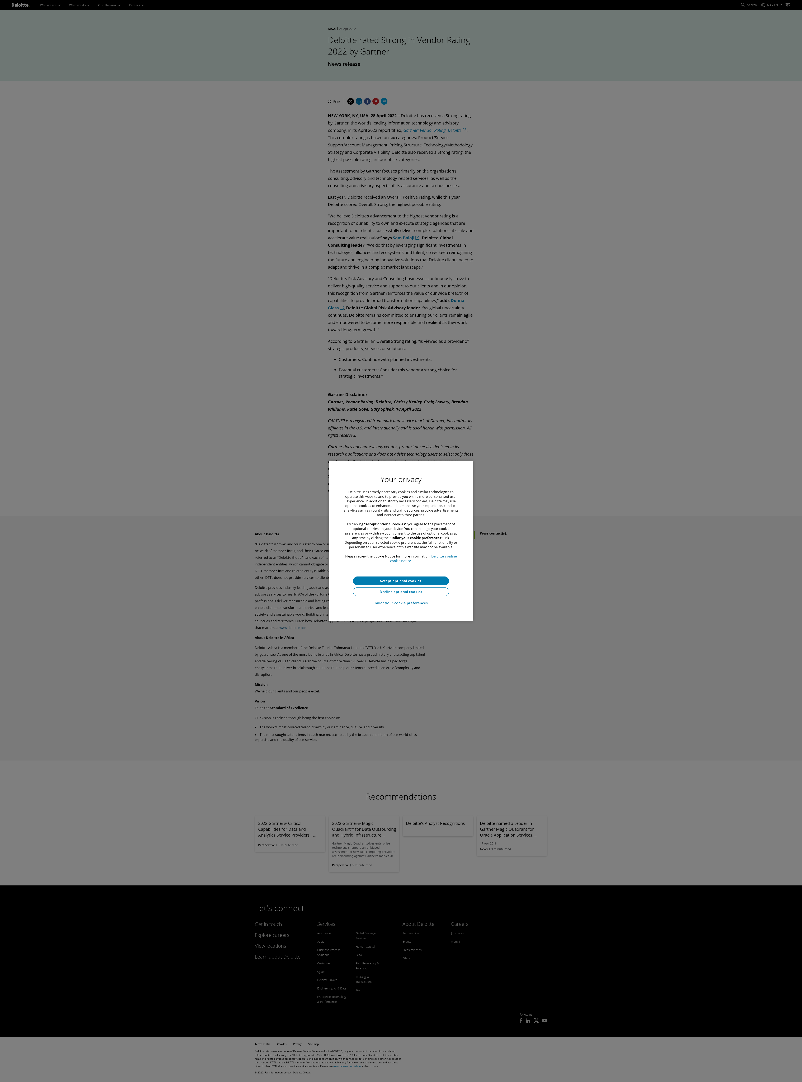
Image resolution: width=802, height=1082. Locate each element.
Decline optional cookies (401, 591)
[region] (401, 541)
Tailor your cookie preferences (401, 603)
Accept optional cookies (401, 581)
